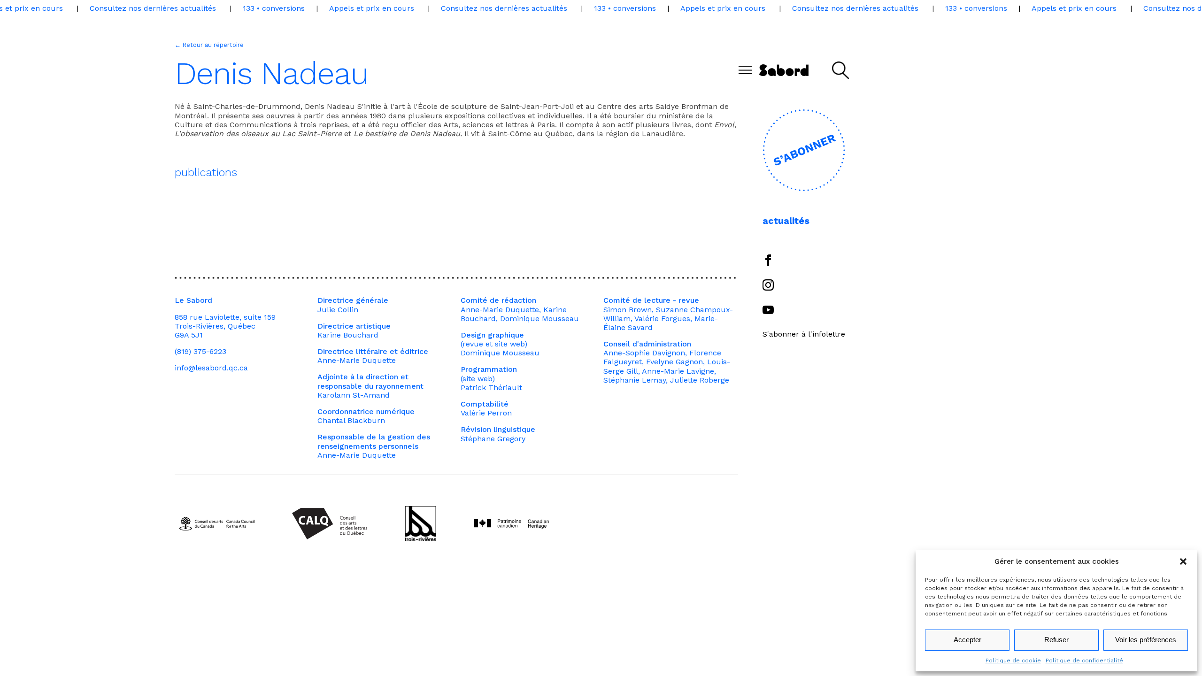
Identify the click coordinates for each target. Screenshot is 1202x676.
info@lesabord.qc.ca (211, 367)
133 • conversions (274, 8)
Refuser (1056, 640)
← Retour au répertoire (209, 44)
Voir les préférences (1145, 640)
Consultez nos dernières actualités (153, 8)
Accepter (967, 640)
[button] (1183, 561)
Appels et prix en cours (371, 8)
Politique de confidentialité (1084, 660)
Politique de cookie (1013, 660)
